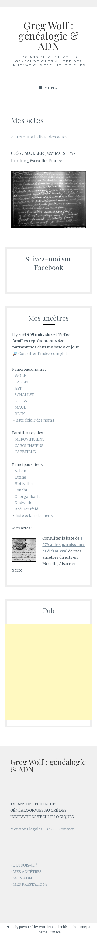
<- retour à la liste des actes (39, 137)
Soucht (21, 490)
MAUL (20, 407)
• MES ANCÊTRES (26, 871)
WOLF (20, 375)
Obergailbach (27, 496)
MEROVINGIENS (29, 439)
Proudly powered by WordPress (31, 927)
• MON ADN (21, 878)
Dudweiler (24, 502)
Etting (20, 477)
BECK (20, 413)
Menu (51, 87)
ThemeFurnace (48, 932)
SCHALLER (24, 394)
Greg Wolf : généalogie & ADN (48, 35)
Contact (66, 829)
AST (18, 388)
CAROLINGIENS (29, 445)
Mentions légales (26, 829)
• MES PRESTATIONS (29, 884)
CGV (51, 829)
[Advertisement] (48, 672)
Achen (20, 470)
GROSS (21, 401)
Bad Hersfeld (26, 509)
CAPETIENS (25, 451)
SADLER (22, 381)
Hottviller (24, 483)
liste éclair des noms (35, 420)
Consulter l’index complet (42, 353)
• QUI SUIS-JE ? (23, 865)
